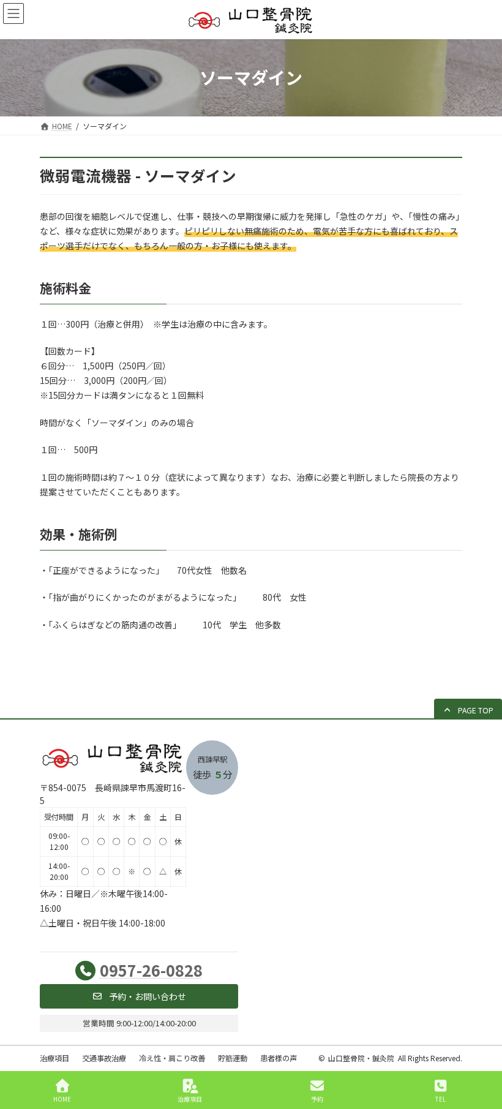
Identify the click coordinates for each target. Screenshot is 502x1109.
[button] (468, 709)
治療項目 (190, 1098)
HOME (62, 1098)
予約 (317, 1098)
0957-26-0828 (151, 970)
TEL (440, 1098)
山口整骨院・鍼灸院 (361, 1058)
